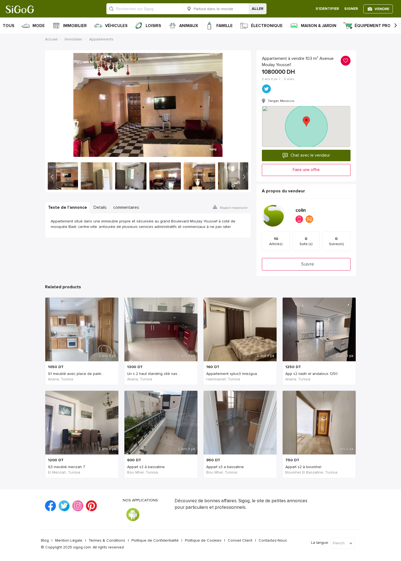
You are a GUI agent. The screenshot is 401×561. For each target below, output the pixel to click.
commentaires (126, 207)
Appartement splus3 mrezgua (231, 373)
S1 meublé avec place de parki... (76, 373)
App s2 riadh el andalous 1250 (311, 373)
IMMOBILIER (75, 25)
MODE (38, 25)
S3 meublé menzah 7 (66, 467)
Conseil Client (240, 540)
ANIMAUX (188, 25)
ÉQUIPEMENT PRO (373, 25)
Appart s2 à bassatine (146, 467)
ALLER (257, 8)
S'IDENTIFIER (327, 8)
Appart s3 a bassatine (225, 467)
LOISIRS (153, 25)
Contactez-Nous (273, 540)
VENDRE (382, 9)
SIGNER (351, 8)
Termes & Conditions (107, 540)
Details (100, 207)
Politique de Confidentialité (155, 540)
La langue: (320, 542)
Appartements (101, 39)
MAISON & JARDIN (318, 25)
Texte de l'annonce (67, 207)
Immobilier (73, 39)
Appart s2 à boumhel (303, 467)
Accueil (51, 39)
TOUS (8, 25)
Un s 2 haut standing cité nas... (153, 373)
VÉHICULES (116, 25)
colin (300, 210)
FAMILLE (224, 25)
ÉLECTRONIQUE (267, 25)
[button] (52, 176)
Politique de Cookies (203, 540)
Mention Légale (68, 540)
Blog (45, 540)
